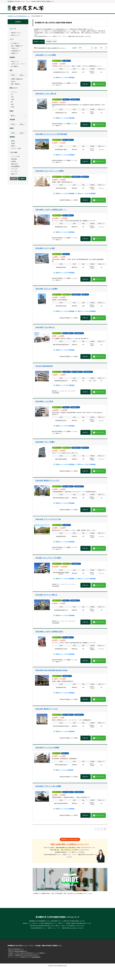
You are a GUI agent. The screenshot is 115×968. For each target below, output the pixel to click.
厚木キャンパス (15, 35)
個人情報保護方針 (36, 957)
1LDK (12, 99)
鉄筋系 (13, 141)
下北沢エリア (14, 48)
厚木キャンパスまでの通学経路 (87, 193)
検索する (23, 178)
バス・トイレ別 (15, 156)
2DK (12, 104)
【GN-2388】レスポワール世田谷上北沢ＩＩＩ (51, 210)
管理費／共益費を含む (17, 79)
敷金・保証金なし (16, 84)
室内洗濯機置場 (15, 166)
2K (12, 102)
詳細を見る (85, 84)
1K (12, 94)
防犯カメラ (14, 174)
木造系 (13, 143)
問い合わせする (100, 84)
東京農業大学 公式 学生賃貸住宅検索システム (19, 16)
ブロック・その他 (16, 148)
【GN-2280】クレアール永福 (45, 248)
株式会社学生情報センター (20, 951)
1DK (12, 97)
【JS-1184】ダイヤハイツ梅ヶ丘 (46, 595)
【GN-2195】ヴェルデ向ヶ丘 (45, 327)
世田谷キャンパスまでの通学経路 (65, 77)
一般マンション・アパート (18, 64)
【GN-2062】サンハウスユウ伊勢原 (47, 747)
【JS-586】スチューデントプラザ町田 (48, 558)
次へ (105, 829)
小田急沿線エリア (16, 51)
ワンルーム (14, 92)
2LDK (12, 107)
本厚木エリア (14, 53)
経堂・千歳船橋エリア (17, 46)
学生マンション (15, 61)
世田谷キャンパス (16, 32)
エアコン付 (14, 169)
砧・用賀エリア (15, 43)
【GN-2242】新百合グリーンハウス (47, 480)
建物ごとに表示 (39, 41)
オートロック (14, 171)
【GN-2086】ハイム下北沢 (44, 401)
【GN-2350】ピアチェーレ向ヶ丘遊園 (48, 786)
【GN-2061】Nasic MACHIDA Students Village (51, 670)
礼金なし (13, 81)
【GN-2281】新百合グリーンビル (46, 709)
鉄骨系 (13, 146)
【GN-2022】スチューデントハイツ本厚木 (49, 171)
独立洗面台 (14, 159)
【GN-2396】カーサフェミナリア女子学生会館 (51, 134)
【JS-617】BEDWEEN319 (44, 366)
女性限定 (13, 161)
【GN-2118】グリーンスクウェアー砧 (48, 519)
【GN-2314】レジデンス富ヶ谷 (45, 93)
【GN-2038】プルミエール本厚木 (46, 289)
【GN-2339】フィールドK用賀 (45, 55)
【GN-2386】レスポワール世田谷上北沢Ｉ (49, 631)
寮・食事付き (14, 66)
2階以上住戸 (14, 164)
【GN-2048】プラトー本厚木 (45, 442)
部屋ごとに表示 (52, 41)
